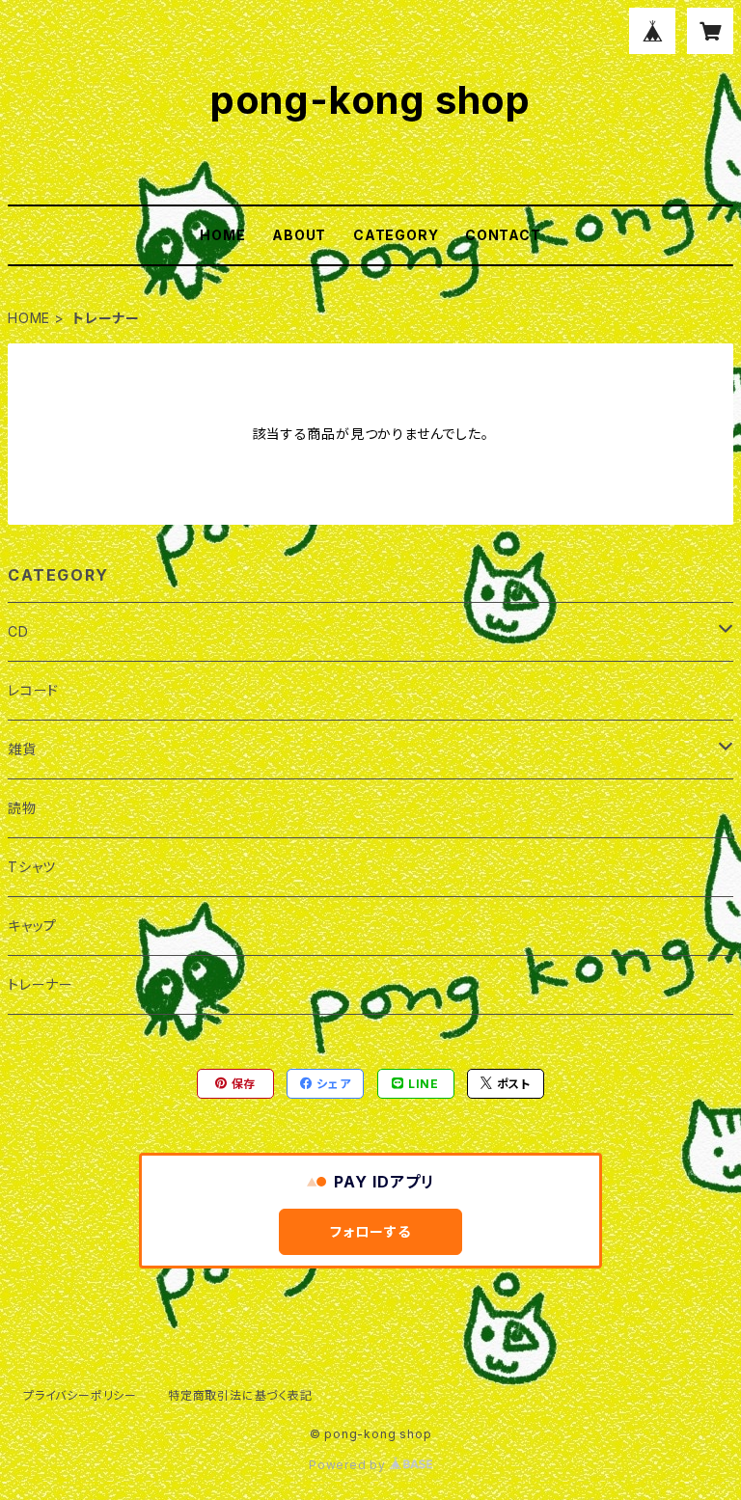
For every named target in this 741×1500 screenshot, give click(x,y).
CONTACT (503, 235)
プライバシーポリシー (80, 1395)
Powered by (349, 1465)
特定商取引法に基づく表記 (240, 1395)
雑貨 (22, 749)
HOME (222, 235)
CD (18, 631)
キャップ (32, 925)
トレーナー (40, 984)
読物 (22, 808)
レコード (33, 690)
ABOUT (299, 235)
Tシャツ (32, 867)
